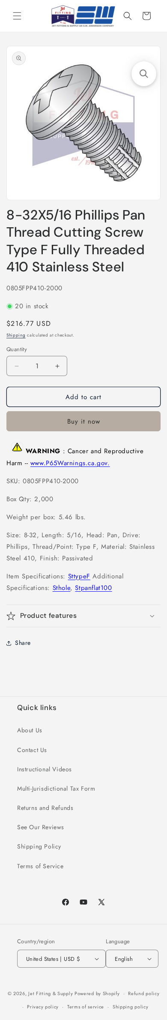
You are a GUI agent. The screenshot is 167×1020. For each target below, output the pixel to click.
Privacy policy (43, 1006)
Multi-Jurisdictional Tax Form (56, 788)
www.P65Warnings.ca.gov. (70, 463)
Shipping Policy (39, 846)
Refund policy (143, 993)
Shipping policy (131, 1006)
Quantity (16, 349)
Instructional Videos (44, 769)
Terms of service (85, 1006)
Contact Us (32, 750)
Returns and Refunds (45, 807)
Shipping (16, 335)
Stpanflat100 (93, 588)
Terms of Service (40, 866)
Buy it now (83, 421)
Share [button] (23, 642)
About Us (29, 730)
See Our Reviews (40, 827)
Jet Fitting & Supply (50, 993)
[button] (17, 15)
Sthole (62, 588)
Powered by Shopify (97, 993)
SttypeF (79, 576)
